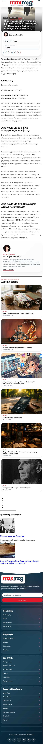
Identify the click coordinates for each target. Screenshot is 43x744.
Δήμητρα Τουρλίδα (12, 256)
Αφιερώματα (7, 622)
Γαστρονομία (7, 662)
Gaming (5, 650)
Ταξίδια (5, 708)
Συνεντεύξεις (7, 626)
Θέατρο (5, 642)
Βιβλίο (6, 17)
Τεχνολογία (7, 697)
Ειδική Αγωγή (7, 704)
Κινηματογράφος (9, 638)
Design (5, 673)
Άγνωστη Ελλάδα (9, 712)
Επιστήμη (6, 693)
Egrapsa (6, 720)
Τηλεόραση (7, 646)
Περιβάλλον (7, 700)
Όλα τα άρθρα (8, 269)
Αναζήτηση (22, 600)
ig (23, 739)
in (14, 52)
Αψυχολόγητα (7, 681)
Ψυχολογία (6, 677)
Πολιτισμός (7, 615)
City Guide (6, 716)
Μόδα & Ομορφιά (9, 665)
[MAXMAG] (21, 3)
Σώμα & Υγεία (7, 669)
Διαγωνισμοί (13, 17)
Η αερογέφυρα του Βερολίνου (12, 536)
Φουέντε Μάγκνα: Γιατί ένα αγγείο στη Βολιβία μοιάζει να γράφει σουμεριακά (19, 562)
